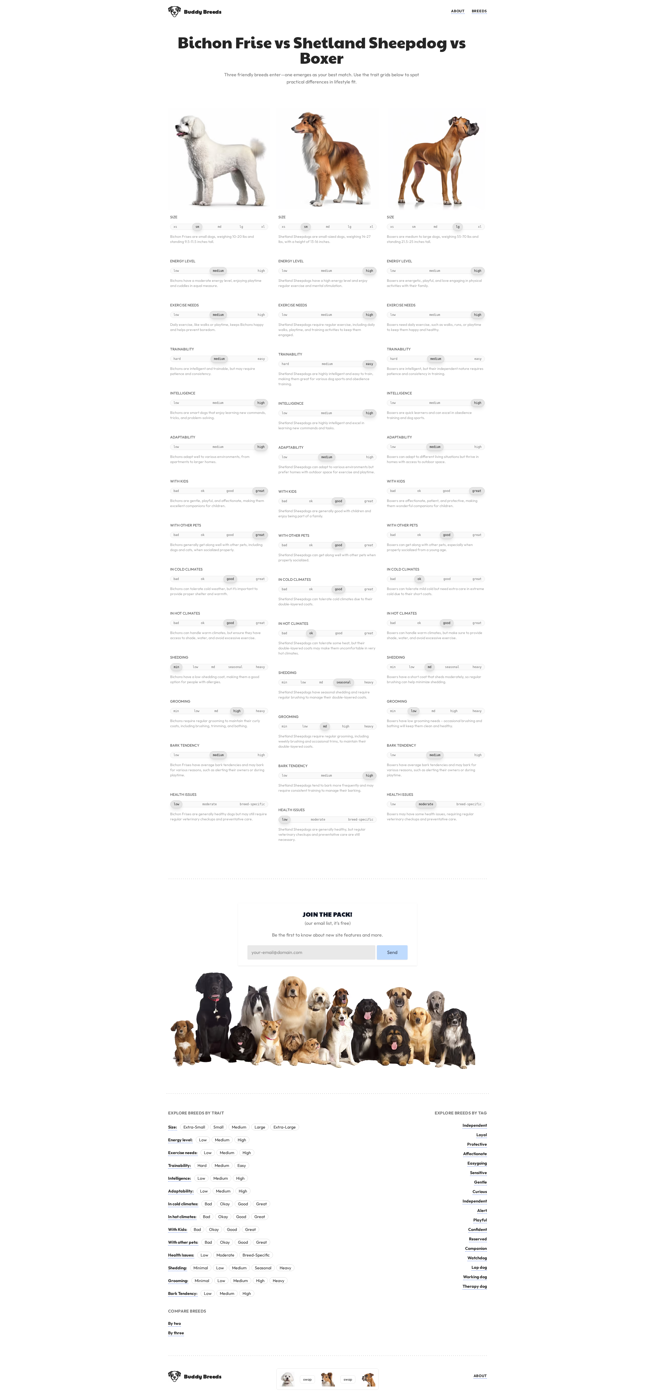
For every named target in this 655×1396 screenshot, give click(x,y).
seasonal (235, 667)
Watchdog (477, 1257)
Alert (482, 1210)
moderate (209, 804)
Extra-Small (194, 1127)
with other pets (185, 525)
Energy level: (180, 1139)
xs (175, 227)
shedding (179, 657)
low (176, 271)
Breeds (479, 11)
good (230, 491)
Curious (480, 1191)
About (458, 11)
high (261, 271)
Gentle (480, 1182)
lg (241, 227)
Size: (172, 1127)
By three (176, 1332)
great (260, 491)
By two (174, 1323)
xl (263, 227)
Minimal (200, 1267)
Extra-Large (285, 1127)
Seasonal (263, 1267)
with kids (179, 481)
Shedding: (177, 1267)
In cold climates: (183, 1203)
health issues (183, 794)
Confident (477, 1229)
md (219, 227)
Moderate (225, 1255)
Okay (225, 1203)
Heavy (285, 1267)
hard (177, 359)
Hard (202, 1165)
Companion (476, 1248)
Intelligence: (179, 1178)
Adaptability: (181, 1191)
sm (197, 227)
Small (218, 1127)
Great (261, 1203)
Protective (477, 1144)
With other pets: (183, 1242)
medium (218, 271)
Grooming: (178, 1280)
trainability (182, 349)
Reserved (478, 1238)
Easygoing (477, 1163)
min (176, 667)
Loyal (481, 1134)
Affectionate (475, 1153)
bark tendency (184, 745)
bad (176, 491)
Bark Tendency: (183, 1293)
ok (202, 491)
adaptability (182, 437)
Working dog (475, 1276)
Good (243, 1203)
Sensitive (478, 1172)
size (173, 217)
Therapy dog (475, 1286)
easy (261, 359)
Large (260, 1127)
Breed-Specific (256, 1255)
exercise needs (184, 305)
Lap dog (479, 1267)
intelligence (182, 393)
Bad (208, 1203)
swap (307, 1379)
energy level (182, 261)
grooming (180, 701)
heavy (260, 667)
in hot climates (185, 613)
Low (203, 1139)
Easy (241, 1165)
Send (392, 952)
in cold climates (186, 569)
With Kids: (177, 1229)
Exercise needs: (183, 1152)
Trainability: (179, 1165)
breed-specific (252, 804)
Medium (239, 1127)
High (242, 1139)
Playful (480, 1219)
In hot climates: (182, 1216)
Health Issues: (181, 1255)
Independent (475, 1125)
